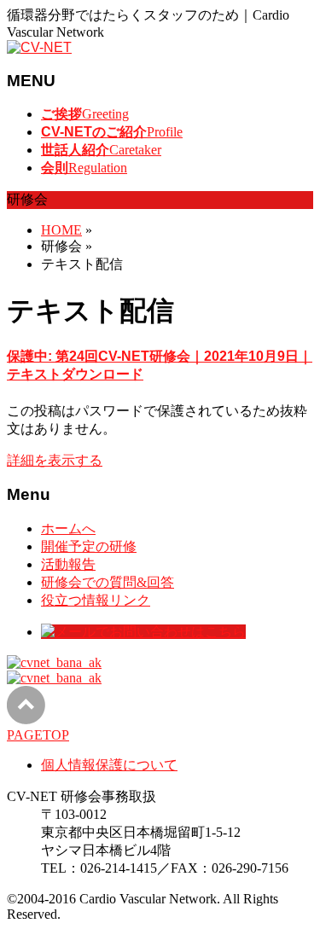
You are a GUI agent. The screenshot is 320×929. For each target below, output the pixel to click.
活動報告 (68, 564)
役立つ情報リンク (95, 600)
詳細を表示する (54, 460)
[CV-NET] (39, 47)
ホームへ (68, 528)
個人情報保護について (109, 765)
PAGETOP (38, 735)
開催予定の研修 (89, 546)
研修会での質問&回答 (107, 582)
